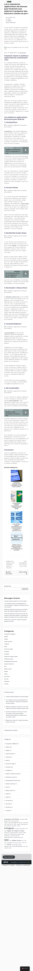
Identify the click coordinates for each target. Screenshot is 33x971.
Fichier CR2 (25, 822)
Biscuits (20, 822)
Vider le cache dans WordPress (11, 822)
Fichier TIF (24, 842)
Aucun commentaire (11, 22)
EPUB (15, 824)
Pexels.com (22, 52)
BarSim (14, 245)
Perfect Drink (25, 203)
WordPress (6, 681)
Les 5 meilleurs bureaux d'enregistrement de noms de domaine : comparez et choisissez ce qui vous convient (16, 605)
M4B (5, 830)
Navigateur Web (7, 846)
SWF (5, 842)
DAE (5, 824)
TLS (5, 844)
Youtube (6, 683)
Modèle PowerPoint (9, 664)
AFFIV (9, 19)
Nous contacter (8, 857)
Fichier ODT (7, 834)
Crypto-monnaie (8, 641)
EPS (12, 824)
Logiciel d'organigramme (22, 824)
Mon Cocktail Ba (13, 400)
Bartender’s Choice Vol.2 (12, 296)
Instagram (6, 654)
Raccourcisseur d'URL (16, 844)
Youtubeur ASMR (23, 819)
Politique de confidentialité (23, 865)
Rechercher (7, 586)
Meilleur (10, 20)
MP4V (24, 832)
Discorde (9, 824)
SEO (5, 666)
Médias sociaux (8, 668)
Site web (6, 679)
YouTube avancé (8, 847)
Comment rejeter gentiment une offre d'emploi (15, 601)
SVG (25, 840)
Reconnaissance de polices (10, 825)
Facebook (6, 644)
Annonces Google (8, 649)
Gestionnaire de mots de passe (17, 834)
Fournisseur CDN (15, 821)
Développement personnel (10, 661)
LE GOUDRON (10, 842)
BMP (10, 821)
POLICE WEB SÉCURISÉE (17, 846)
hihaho (18, 825)
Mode (5, 646)
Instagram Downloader (20, 828)
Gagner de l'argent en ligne (10, 656)
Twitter (6, 674)
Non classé (7, 676)
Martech (21, 832)
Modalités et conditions (9, 865)
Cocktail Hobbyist (9, 332)
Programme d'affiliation (9, 634)
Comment (6, 651)
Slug (10, 840)
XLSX (27, 846)
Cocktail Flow (8, 131)
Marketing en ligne (8, 659)
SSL (23, 840)
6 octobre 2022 (11, 17)
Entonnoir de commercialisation (11, 832)
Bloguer (6, 639)
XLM (24, 846)
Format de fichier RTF (18, 837)
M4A (27, 828)
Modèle (6, 671)
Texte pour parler (17, 842)
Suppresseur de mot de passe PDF (11, 835)
